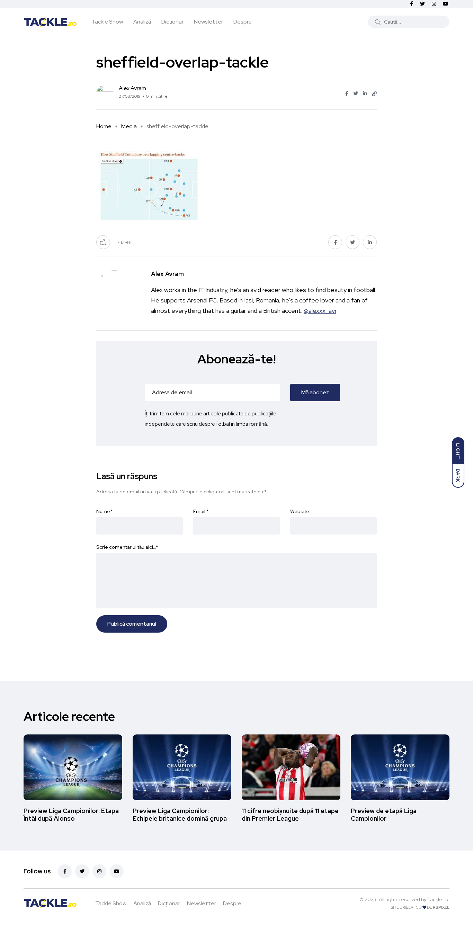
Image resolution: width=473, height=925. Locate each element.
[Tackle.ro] (50, 21)
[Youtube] (117, 871)
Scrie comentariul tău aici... (127, 547)
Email (201, 511)
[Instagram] (99, 871)
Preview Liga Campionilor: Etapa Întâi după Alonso (71, 814)
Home (103, 126)
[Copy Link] (374, 94)
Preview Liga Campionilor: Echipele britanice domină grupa (180, 814)
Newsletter (208, 21)
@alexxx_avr (320, 311)
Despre (242, 21)
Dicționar (172, 21)
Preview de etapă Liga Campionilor (384, 814)
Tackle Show (107, 21)
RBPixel (441, 907)
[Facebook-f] (65, 871)
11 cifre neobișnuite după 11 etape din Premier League (290, 814)
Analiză (142, 21)
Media (129, 126)
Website (299, 511)
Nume (104, 511)
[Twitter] (82, 871)
